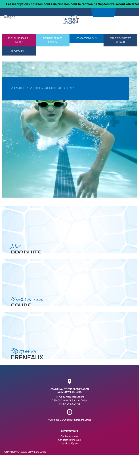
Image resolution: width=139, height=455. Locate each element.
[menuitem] (19, 51)
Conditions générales (69, 440)
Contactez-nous (69, 436)
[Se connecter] (103, 11)
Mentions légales (69, 443)
